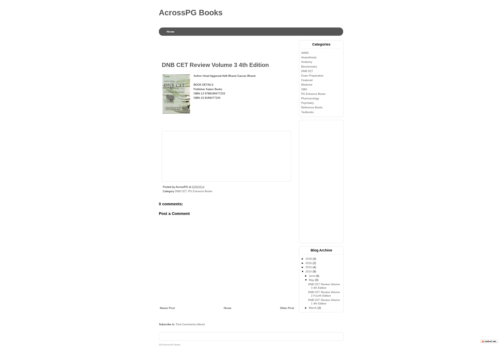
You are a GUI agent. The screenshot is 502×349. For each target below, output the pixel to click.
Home (170, 31)
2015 (309, 267)
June (312, 275)
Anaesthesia (308, 57)
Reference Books (312, 107)
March (313, 307)
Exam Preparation (312, 75)
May (311, 279)
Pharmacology (310, 98)
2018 (309, 258)
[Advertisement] (230, 49)
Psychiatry (307, 102)
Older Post (287, 308)
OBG (304, 89)
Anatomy (306, 61)
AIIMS (305, 52)
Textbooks (307, 112)
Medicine (306, 84)
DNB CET (180, 191)
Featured (307, 80)
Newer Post (167, 308)
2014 (309, 271)
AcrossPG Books (191, 12)
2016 (309, 263)
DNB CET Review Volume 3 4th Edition (215, 65)
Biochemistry (309, 66)
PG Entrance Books (200, 191)
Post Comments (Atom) (190, 324)
